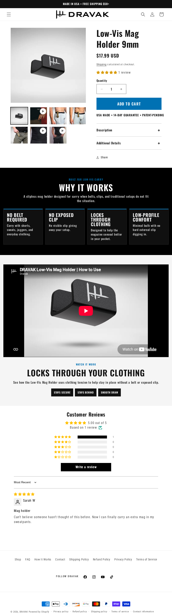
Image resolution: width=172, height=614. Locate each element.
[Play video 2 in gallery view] (38, 135)
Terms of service (120, 611)
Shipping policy (99, 611)
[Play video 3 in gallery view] (58, 135)
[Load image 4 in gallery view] (19, 135)
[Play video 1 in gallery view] (38, 115)
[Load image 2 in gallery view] (58, 115)
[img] (24, 494)
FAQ (27, 559)
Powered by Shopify (39, 611)
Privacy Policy (123, 559)
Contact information (143, 611)
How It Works (42, 559)
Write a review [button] (86, 467)
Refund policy (80, 611)
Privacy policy (61, 611)
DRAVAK (24, 611)
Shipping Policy (79, 559)
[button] (8, 14)
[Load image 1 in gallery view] (19, 115)
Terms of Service (146, 559)
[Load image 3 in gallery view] (77, 115)
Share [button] (104, 157)
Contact (60, 559)
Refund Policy (101, 559)
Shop (18, 559)
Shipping (101, 64)
